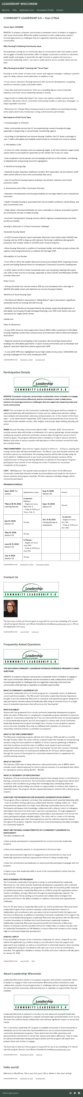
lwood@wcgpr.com (62, 624)
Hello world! (11, 1067)
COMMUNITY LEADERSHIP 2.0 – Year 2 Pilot (31, 18)
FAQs (33, 961)
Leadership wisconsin (19, 4)
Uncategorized (40, 360)
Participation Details (17, 372)
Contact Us (11, 577)
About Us (39, 1055)
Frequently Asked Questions (22, 644)
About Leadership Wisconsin (22, 973)
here (23, 627)
